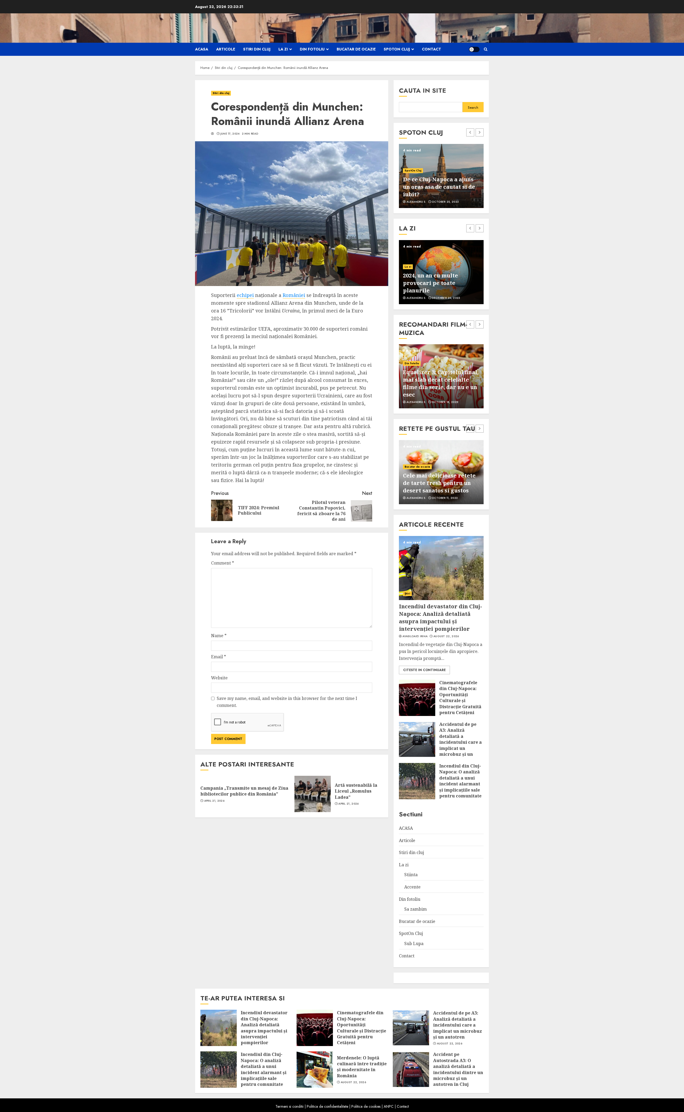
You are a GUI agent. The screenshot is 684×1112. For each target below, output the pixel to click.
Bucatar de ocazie (356, 49)
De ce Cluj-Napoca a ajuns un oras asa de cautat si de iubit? (439, 187)
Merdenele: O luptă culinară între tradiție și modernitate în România (362, 1067)
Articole (225, 49)
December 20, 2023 (446, 298)
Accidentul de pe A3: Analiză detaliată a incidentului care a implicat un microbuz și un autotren (460, 742)
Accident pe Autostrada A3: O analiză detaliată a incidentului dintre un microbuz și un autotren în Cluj (458, 1069)
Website (219, 678)
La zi (283, 49)
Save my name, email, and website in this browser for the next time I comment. (287, 701)
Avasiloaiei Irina (415, 636)
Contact (431, 49)
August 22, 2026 (446, 636)
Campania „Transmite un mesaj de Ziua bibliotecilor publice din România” (244, 791)
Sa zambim (415, 909)
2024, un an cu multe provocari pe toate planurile (430, 283)
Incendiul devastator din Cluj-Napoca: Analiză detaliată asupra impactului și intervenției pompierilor (440, 617)
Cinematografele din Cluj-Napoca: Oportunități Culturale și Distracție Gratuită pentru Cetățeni (460, 697)
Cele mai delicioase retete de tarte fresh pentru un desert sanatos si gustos (439, 483)
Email (218, 657)
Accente (412, 887)
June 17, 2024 (230, 134)
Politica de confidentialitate (327, 1106)
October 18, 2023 (445, 402)
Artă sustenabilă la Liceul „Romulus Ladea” (356, 791)
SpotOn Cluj (397, 49)
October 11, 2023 (445, 498)
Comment (222, 563)
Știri (407, 594)
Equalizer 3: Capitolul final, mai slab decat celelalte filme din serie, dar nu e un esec (441, 383)
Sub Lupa (413, 943)
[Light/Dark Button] (474, 49)
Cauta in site (422, 90)
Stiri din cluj (256, 49)
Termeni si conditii (289, 1106)
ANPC (389, 1106)
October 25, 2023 (445, 202)
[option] (441, 176)
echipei (245, 295)
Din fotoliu (312, 49)
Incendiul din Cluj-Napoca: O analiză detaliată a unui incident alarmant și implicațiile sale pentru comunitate (460, 781)
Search (473, 107)
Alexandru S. (416, 202)
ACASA (201, 49)
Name (219, 636)
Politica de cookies (365, 1106)
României (294, 295)
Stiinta (411, 875)
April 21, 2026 (214, 801)
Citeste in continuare (424, 670)
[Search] (485, 49)
